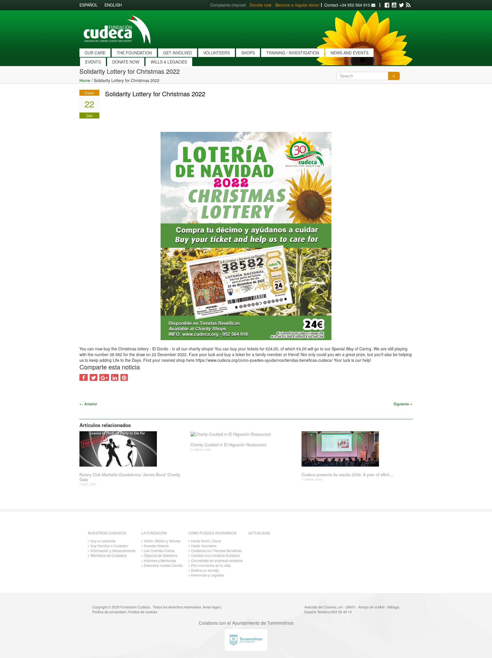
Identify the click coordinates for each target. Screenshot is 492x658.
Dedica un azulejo (205, 570)
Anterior (88, 403)
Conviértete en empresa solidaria (217, 560)
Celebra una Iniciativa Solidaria (215, 555)
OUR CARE (95, 53)
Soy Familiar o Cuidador (109, 545)
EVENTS (93, 62)
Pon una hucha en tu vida (211, 565)
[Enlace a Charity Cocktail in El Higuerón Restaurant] (243, 434)
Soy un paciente (103, 540)
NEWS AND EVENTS (349, 53)
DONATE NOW (125, 62)
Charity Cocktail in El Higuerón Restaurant (228, 444)
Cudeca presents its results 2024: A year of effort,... (348, 474)
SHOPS (248, 53)
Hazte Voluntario (204, 545)
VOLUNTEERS (216, 53)
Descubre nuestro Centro (163, 565)
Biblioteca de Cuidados (109, 555)
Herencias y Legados (207, 575)
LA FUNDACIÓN (154, 532)
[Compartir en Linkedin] (114, 377)
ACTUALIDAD (259, 532)
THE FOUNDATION (134, 53)
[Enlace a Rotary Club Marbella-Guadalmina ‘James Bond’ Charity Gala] (132, 449)
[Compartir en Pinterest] (124, 377)
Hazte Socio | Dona (206, 540)
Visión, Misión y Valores (162, 540)
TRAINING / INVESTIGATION (292, 53)
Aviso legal (211, 606)
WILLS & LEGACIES (169, 62)
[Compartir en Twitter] (93, 377)
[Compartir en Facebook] (83, 377)
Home (84, 80)
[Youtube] (394, 5)
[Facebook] (387, 5)
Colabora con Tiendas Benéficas (216, 550)
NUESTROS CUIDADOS (107, 532)
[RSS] (408, 5)
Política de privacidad (109, 611)
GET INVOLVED (177, 53)
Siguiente (403, 403)
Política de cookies (142, 611)
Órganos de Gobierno (160, 555)
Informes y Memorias (160, 560)
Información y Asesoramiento (113, 550)
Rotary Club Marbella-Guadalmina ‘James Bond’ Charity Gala (129, 477)
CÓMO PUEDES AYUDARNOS (212, 532)
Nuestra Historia (156, 545)
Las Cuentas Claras (159, 550)
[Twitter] (401, 5)
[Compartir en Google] (104, 377)
